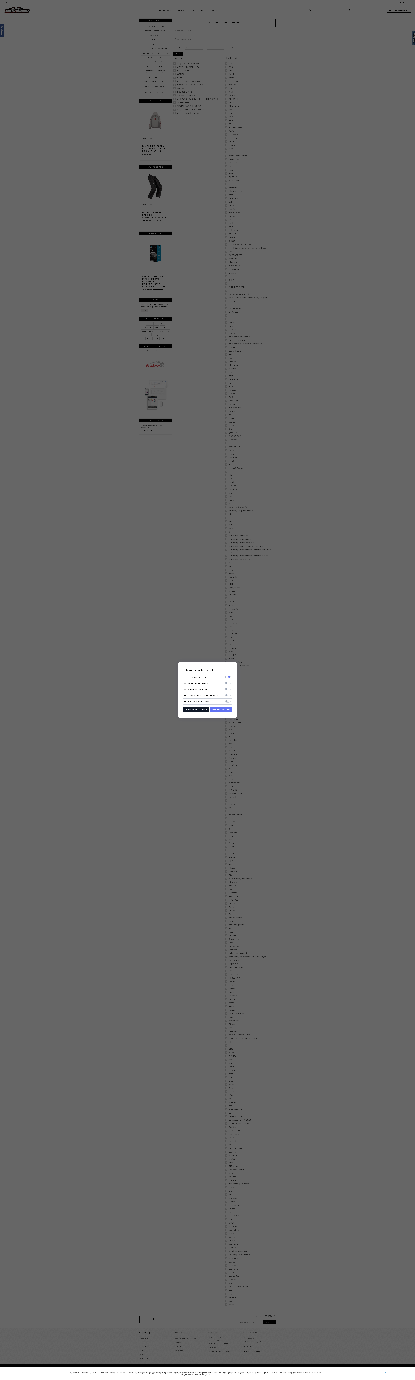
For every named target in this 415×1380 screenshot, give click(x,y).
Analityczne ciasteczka (197, 689)
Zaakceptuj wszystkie (221, 709)
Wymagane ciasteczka (197, 677)
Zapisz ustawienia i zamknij (195, 709)
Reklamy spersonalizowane (199, 701)
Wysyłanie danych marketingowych (203, 695)
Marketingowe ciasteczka (198, 683)
